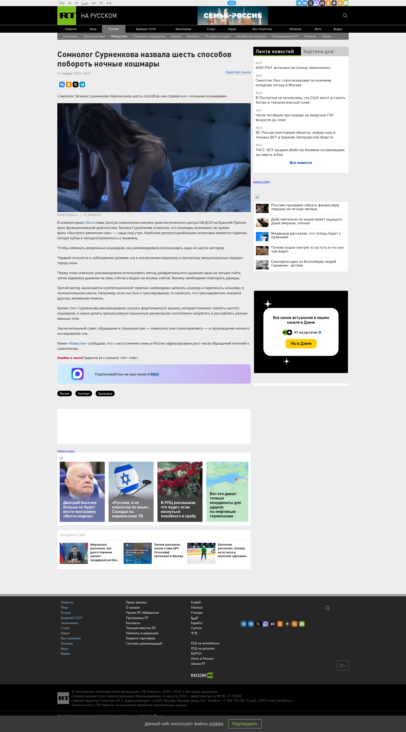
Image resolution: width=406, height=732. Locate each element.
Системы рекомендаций (144, 643)
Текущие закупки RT (141, 628)
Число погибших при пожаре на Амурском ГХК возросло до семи (295, 117)
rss (340, 3)
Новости (71, 29)
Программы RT (137, 617)
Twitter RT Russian (310, 3)
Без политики (262, 29)
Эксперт (84, 393)
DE (69, 3)
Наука (232, 29)
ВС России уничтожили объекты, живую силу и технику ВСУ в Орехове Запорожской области (295, 134)
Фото (318, 29)
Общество (119, 36)
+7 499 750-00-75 (235, 700)
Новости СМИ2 (261, 181)
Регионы (193, 36)
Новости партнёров (140, 638)
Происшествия (94, 36)
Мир (93, 29)
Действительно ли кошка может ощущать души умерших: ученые (306, 221)
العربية (85, 3)
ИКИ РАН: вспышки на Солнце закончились (293, 67)
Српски (196, 628)
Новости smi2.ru (65, 451)
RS (101, 3)
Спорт (211, 29)
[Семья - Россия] (233, 15)
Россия (114, 29)
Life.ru (89, 222)
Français (197, 612)
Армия (176, 36)
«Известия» (77, 343)
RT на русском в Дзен (334, 3)
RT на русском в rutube (322, 3)
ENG (62, 3)
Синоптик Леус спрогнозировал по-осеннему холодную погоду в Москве (294, 82)
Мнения (295, 29)
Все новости (301, 162)
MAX (154, 373)
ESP (94, 3)
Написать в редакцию (142, 633)
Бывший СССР (146, 29)
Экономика (183, 29)
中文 (109, 3)
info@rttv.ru (285, 700)
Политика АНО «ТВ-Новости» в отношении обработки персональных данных (129, 705)
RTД (231, 3)
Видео (338, 29)
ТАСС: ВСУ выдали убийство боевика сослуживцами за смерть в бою (300, 152)
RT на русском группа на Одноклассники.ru (328, 3)
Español (196, 623)
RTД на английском (205, 643)
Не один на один (217, 36)
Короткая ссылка (238, 72)
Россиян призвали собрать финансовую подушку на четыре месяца (305, 207)
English (196, 602)
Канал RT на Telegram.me (299, 3)
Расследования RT (285, 36)
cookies (216, 723)
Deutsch (197, 607)
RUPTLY (196, 653)
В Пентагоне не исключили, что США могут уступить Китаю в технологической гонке (300, 100)
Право (326, 36)
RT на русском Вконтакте (305, 3)
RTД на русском (203, 648)
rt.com (102, 696)
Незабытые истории (251, 36)
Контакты (133, 623)
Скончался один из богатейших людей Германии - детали (303, 263)
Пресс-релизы (136, 602)
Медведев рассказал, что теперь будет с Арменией (306, 235)
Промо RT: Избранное (142, 612)
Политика (70, 36)
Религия (310, 36)
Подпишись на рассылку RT (346, 3)
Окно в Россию (202, 658)
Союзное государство (149, 36)
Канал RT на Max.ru (316, 3)
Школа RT (198, 663)
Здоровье (105, 393)
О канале (133, 607)
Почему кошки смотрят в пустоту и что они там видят (307, 249)
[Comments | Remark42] (154, 426)
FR (76, 3)
